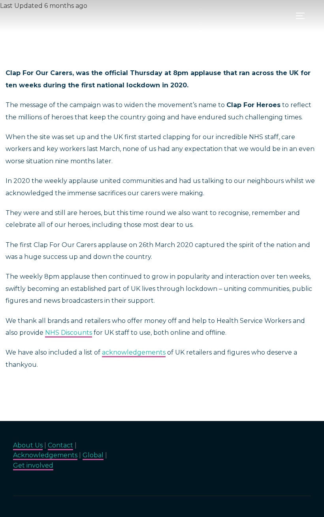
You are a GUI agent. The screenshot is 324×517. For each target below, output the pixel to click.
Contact (60, 445)
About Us (28, 445)
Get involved (33, 465)
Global (93, 455)
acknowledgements (134, 352)
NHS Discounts (68, 332)
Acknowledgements (45, 455)
